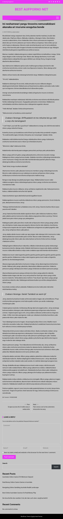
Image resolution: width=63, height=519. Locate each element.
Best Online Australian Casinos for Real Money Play (19, 493)
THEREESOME (13, 397)
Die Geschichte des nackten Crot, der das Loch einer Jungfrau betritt (24, 498)
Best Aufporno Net (31, 9)
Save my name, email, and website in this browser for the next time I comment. (30, 452)
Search (4, 463)
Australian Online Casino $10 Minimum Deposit (17, 477)
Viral (32, 516)
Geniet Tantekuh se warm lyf (34, 294)
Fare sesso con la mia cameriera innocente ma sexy (43, 407)
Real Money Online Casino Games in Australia (17, 482)
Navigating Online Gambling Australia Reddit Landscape (20, 487)
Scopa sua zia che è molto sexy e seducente (19, 407)
